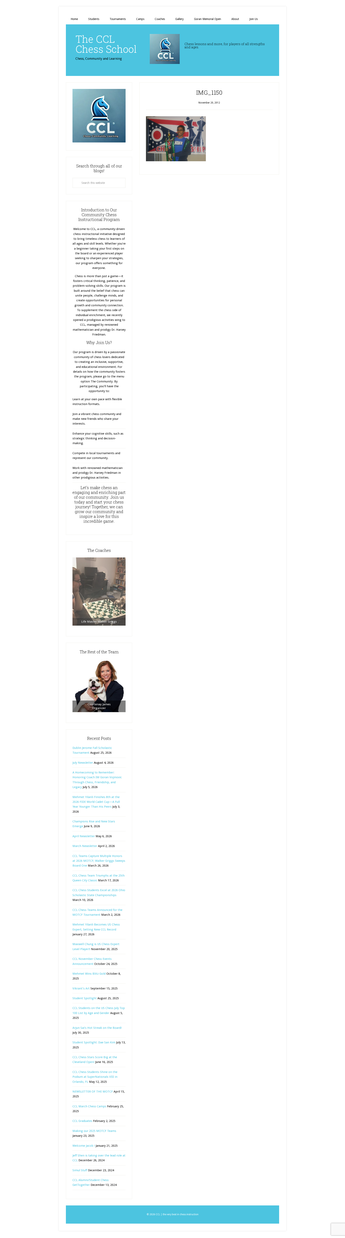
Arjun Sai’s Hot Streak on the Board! (97, 1028)
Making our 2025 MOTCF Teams (94, 1131)
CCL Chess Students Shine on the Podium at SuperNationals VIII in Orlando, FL (94, 1077)
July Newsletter (82, 762)
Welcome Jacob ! (83, 1145)
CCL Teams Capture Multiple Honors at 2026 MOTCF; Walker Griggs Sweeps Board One (98, 861)
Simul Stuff (79, 1170)
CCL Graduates (82, 1121)
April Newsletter (83, 836)
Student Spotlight (84, 998)
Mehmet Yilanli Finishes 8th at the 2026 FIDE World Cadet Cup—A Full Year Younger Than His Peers (96, 802)
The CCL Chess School (106, 44)
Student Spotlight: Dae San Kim (93, 1042)
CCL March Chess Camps (89, 1106)
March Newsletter (84, 846)
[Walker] (99, 591)
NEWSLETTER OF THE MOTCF (92, 1091)
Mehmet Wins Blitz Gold (89, 973)
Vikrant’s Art (81, 988)
